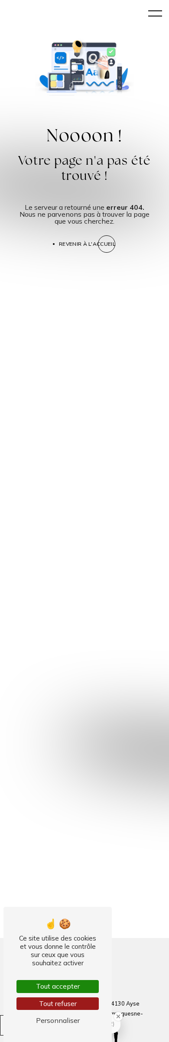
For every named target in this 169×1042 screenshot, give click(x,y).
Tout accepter (58, 986)
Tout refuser (58, 1003)
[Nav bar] (155, 13)
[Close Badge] (118, 1016)
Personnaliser (58, 1020)
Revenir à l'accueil (87, 244)
